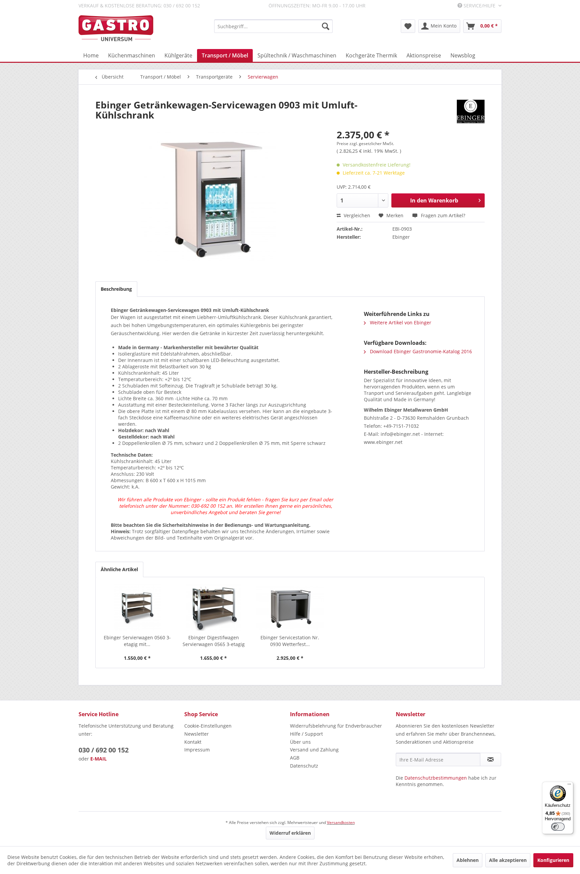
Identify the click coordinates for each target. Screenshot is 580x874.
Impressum (197, 749)
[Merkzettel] (408, 26)
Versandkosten (341, 822)
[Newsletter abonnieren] (490, 759)
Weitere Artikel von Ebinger (400, 322)
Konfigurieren (553, 860)
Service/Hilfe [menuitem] (479, 5)
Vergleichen (356, 215)
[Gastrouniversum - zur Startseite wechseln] (116, 28)
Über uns (300, 742)
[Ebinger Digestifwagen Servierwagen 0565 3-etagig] (214, 607)
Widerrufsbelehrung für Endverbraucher (336, 726)
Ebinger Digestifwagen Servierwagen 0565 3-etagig (214, 640)
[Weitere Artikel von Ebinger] (471, 111)
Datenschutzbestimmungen (435, 778)
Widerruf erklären (290, 833)
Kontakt (192, 742)
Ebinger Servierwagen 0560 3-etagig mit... (137, 640)
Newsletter (196, 734)
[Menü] (569, 786)
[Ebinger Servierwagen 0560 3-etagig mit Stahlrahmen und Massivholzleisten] (137, 607)
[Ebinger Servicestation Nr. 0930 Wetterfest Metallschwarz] (290, 607)
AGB (294, 757)
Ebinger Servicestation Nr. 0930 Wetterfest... (289, 640)
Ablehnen (467, 860)
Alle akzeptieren (508, 860)
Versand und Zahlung (314, 749)
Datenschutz (304, 766)
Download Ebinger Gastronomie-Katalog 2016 (420, 351)
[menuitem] (273, 26)
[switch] (558, 827)
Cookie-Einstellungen (208, 726)
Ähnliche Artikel (119, 569)
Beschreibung (116, 289)
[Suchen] (326, 26)
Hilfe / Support (306, 734)
